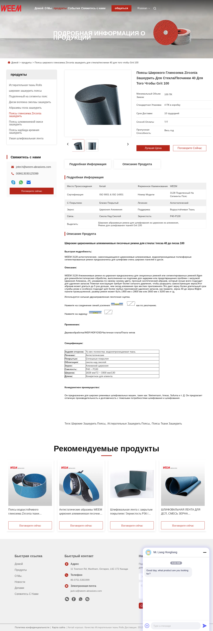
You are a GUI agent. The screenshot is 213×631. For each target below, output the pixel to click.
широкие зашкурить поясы (88, 423)
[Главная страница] (11, 8)
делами (19, 587)
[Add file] (147, 625)
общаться (121, 8)
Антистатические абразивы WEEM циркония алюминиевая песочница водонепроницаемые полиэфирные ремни (81, 512)
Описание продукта (137, 164)
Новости (20, 581)
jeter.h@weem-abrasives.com (33, 167)
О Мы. (48, 8)
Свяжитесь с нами (93, 8)
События (74, 8)
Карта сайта (58, 627)
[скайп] (13, 182)
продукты (60, 8)
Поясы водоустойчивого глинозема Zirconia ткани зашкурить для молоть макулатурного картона (23, 512)
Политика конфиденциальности (32, 627)
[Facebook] (73, 600)
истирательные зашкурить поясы (128, 423)
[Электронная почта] (28, 182)
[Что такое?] (21, 182)
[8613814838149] (80, 600)
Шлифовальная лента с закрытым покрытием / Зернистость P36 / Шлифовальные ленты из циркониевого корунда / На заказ (131, 512)
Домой (39, 8)
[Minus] (205, 552)
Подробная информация (87, 164)
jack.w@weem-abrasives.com (86, 591)
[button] (13, 492)
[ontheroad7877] (87, 600)
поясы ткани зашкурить (167, 423)
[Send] (204, 625)
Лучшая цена (153, 148)
